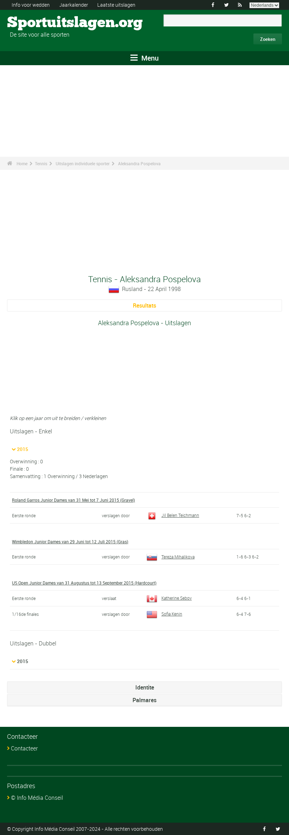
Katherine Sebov (176, 598)
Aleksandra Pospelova (139, 163)
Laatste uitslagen (116, 4)
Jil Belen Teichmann (180, 515)
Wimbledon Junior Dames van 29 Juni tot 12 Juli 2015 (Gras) (70, 541)
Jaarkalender (73, 4)
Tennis (41, 163)
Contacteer (24, 748)
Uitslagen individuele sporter (83, 163)
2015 (22, 449)
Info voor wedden (31, 4)
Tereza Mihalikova (178, 556)
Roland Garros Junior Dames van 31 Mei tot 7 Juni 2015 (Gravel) (73, 500)
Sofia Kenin (171, 614)
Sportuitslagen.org (33, 23)
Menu (149, 58)
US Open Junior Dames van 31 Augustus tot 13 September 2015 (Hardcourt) (84, 583)
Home (22, 163)
